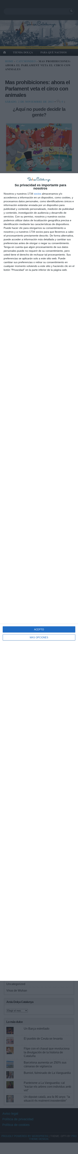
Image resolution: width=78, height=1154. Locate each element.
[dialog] (39, 577)
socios (37, 193)
